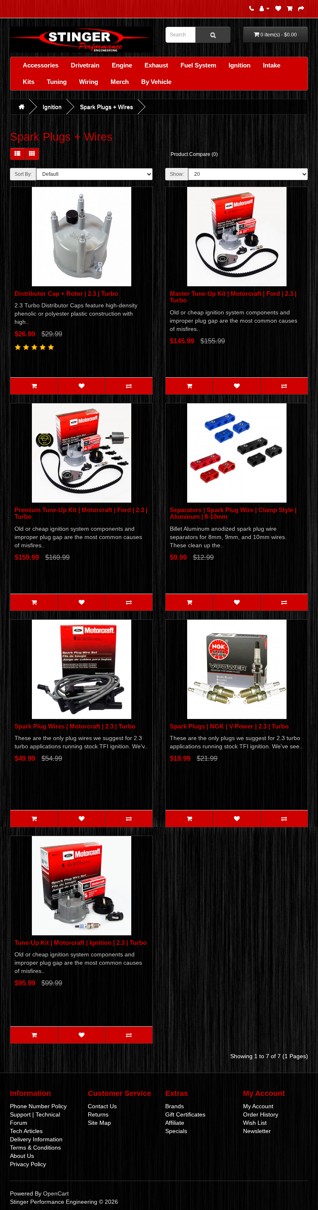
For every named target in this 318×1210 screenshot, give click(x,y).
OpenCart (56, 1193)
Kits (28, 81)
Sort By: (23, 174)
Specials (176, 1131)
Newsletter (257, 1131)
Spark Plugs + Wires (106, 106)
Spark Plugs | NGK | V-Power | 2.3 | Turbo (229, 726)
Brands (174, 1106)
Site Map (99, 1122)
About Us (22, 1155)
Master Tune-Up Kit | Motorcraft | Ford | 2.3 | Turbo (233, 297)
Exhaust (156, 65)
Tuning (57, 81)
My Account (258, 1106)
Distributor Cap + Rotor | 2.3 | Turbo (66, 293)
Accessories (40, 65)
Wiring (88, 81)
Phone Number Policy (38, 1106)
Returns (98, 1114)
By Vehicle (156, 81)
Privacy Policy (28, 1164)
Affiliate (174, 1122)
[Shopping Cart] (289, 8)
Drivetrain (85, 65)
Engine (122, 65)
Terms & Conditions (35, 1147)
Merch (120, 81)
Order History (260, 1114)
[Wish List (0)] (278, 8)
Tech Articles (26, 1131)
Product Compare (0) (194, 154)
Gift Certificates (185, 1114)
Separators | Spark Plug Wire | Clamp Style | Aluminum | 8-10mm (233, 513)
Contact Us (102, 1106)
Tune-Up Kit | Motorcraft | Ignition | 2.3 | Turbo (80, 942)
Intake (271, 65)
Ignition (240, 65)
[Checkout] (301, 8)
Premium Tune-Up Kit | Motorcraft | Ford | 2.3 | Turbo (80, 513)
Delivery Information (36, 1139)
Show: (177, 174)
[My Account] (265, 8)
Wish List (255, 1122)
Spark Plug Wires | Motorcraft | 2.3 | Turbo (74, 726)
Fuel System (198, 65)
